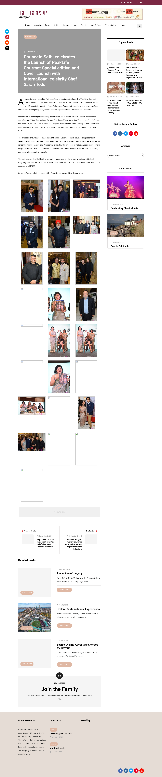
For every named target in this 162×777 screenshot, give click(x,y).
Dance (113, 195)
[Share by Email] (7, 48)
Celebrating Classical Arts (124, 208)
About (124, 25)
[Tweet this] (7, 31)
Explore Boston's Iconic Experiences (78, 609)
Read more (64, 590)
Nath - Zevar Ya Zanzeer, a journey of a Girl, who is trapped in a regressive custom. (134, 72)
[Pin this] (7, 37)
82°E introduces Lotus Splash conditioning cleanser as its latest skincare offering (114, 107)
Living (75, 25)
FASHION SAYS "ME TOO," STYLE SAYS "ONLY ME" (134, 103)
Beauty (66, 25)
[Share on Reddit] (7, 42)
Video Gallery (110, 25)
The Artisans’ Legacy (69, 573)
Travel (47, 25)
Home (27, 25)
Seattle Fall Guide (120, 246)
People (84, 25)
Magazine (38, 25)
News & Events (96, 25)
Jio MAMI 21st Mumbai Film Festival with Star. (115, 70)
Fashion (57, 25)
